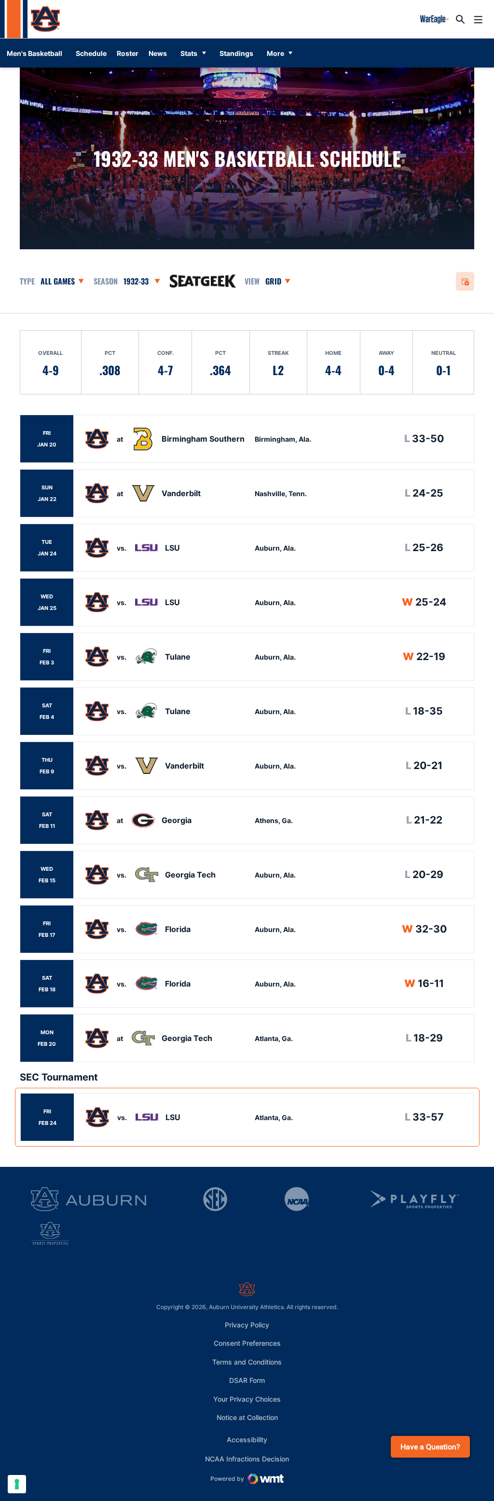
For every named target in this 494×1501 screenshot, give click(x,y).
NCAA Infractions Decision (247, 1458)
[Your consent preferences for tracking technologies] (17, 1484)
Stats (188, 53)
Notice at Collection (247, 1417)
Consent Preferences (247, 1343)
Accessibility (247, 1439)
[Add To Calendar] (465, 281)
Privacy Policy (247, 1325)
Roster (127, 53)
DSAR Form (247, 1380)
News (158, 53)
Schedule (91, 53)
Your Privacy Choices (247, 1399)
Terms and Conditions (247, 1362)
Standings (236, 53)
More (275, 53)
